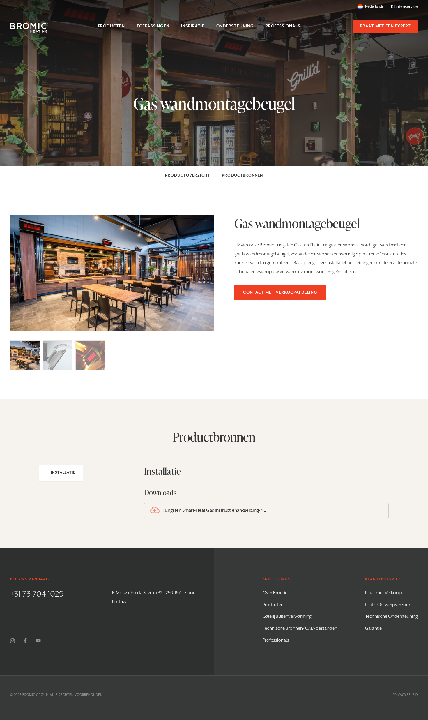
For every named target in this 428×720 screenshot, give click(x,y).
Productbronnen (242, 175)
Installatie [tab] (63, 472)
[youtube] (38, 640)
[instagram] (12, 640)
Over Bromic (275, 593)
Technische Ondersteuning (391, 616)
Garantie (373, 628)
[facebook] (25, 640)
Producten (273, 605)
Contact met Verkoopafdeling (280, 292)
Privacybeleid (405, 695)
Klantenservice (404, 6)
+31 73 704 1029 (37, 594)
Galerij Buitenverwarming (287, 616)
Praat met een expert (385, 26)
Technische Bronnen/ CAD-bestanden (300, 628)
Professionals (276, 640)
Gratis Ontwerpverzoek (388, 605)
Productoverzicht (187, 175)
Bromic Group (35, 695)
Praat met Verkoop (383, 593)
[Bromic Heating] (29, 27)
